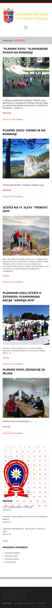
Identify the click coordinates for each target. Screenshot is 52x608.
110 (39, 506)
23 (34, 456)
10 (5, 452)
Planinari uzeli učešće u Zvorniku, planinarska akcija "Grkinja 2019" (22, 296)
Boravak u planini (11, 556)
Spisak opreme (10, 562)
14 (28, 452)
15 (34, 452)
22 (28, 456)
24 (40, 456)
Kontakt (41, 603)
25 (46, 456)
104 (44, 501)
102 (30, 501)
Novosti (29, 603)
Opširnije (7, 113)
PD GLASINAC (17, 119)
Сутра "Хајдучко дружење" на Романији (17, 507)
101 (24, 501)
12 (17, 452)
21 (23, 456)
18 (5, 456)
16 (40, 452)
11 (11, 452)
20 (17, 456)
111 (45, 506)
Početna (7, 40)
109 (32, 506)
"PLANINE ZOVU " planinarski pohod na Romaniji (25, 50)
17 (45, 452)
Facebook (26, 27)
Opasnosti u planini (12, 559)
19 (11, 456)
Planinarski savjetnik (12, 553)
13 (22, 452)
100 (17, 501)
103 (37, 501)
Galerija (5, 541)
